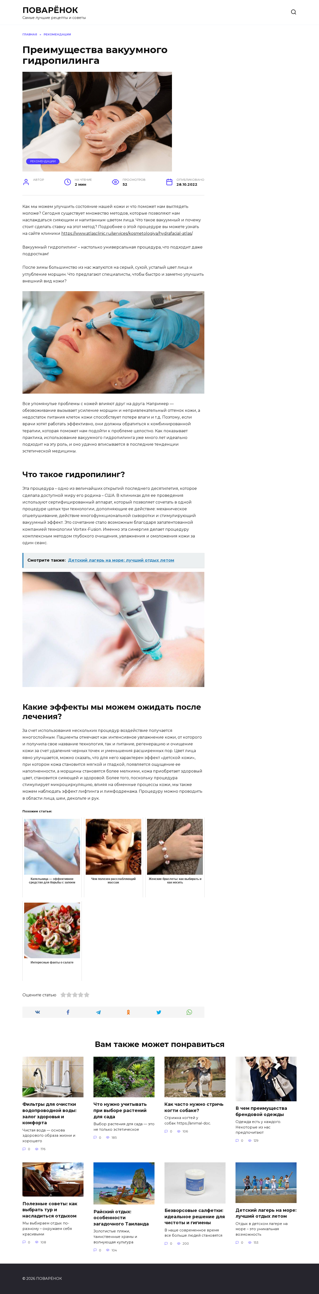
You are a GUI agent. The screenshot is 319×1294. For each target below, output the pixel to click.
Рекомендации (43, 161)
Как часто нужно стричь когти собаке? (194, 1107)
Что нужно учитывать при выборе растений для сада (120, 1110)
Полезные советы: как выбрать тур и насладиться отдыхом (49, 1209)
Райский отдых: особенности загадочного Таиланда (121, 1217)
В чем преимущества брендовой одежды (261, 1111)
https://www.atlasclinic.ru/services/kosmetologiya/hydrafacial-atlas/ (126, 233)
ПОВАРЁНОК (50, 10)
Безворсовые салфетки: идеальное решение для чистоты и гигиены (194, 1216)
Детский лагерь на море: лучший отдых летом (266, 1213)
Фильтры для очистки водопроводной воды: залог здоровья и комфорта (49, 1113)
